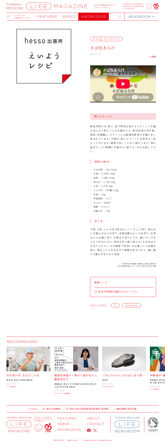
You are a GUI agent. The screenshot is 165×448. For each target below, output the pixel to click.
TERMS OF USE (72, 440)
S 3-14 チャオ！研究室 (62, 393)
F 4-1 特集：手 (11, 387)
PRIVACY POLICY (58, 440)
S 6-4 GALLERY (108, 387)
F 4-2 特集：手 (155, 389)
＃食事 (152, 56)
